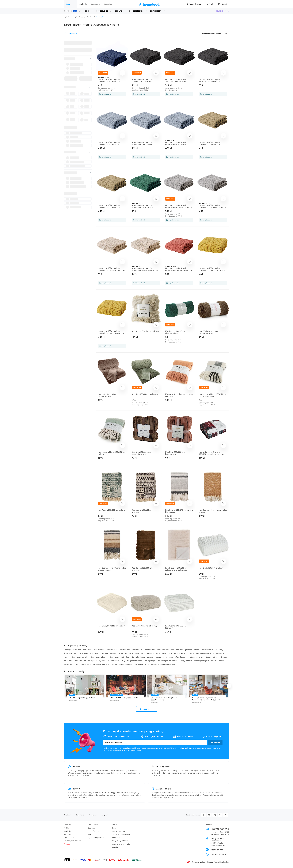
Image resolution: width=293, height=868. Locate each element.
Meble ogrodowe (217, 661)
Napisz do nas (216, 850)
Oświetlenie (68, 831)
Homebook (116, 825)
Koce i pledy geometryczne (200, 653)
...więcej (138, 750)
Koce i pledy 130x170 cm (178, 653)
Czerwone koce (140, 664)
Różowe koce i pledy (108, 653)
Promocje (67, 844)
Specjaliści (108, 4)
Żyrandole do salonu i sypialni (105, 664)
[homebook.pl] (149, 4)
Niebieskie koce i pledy (89, 653)
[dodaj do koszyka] (122, 73)
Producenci (95, 4)
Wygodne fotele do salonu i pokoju (141, 661)
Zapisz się (215, 742)
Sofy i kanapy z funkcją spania (175, 657)
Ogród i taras (69, 838)
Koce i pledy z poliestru (144, 653)
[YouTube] (209, 815)
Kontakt (115, 847)
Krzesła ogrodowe (71, 664)
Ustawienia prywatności (121, 844)
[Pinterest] (220, 815)
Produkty (67, 815)
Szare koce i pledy (126, 653)
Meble (66, 828)
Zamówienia (93, 825)
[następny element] (229, 686)
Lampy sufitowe (186, 661)
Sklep (68, 4)
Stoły (123, 661)
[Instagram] (214, 815)
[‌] (75, 59)
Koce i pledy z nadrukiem (120, 657)
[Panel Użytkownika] (209, 4)
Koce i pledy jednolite (80, 657)
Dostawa (91, 828)
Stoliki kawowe (113, 661)
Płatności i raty (94, 831)
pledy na (192, 650)
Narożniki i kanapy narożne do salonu (147, 657)
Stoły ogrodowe (125, 664)
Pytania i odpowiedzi (96, 838)
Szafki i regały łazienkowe (167, 661)
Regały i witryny (212, 657)
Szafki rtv (78, 661)
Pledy (164, 653)
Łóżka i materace (197, 657)
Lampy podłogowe (201, 661)
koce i (177, 650)
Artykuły (105, 815)
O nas (114, 828)
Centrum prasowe (118, 831)
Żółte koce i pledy (71, 653)
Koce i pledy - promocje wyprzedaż (161, 664)
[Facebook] (203, 815)
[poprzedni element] (64, 686)
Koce (158, 653)
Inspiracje (83, 4)
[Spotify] (225, 815)
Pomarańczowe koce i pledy (212, 650)
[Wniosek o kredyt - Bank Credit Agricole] (137, 860)
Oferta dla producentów (121, 834)
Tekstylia (67, 834)
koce (87, 650)
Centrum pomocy (218, 854)
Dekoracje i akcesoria (72, 841)
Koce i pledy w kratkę (99, 657)
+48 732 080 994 (219, 829)
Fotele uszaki (86, 664)
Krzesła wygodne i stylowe (94, 661)
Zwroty (90, 834)
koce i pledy (72, 650)
